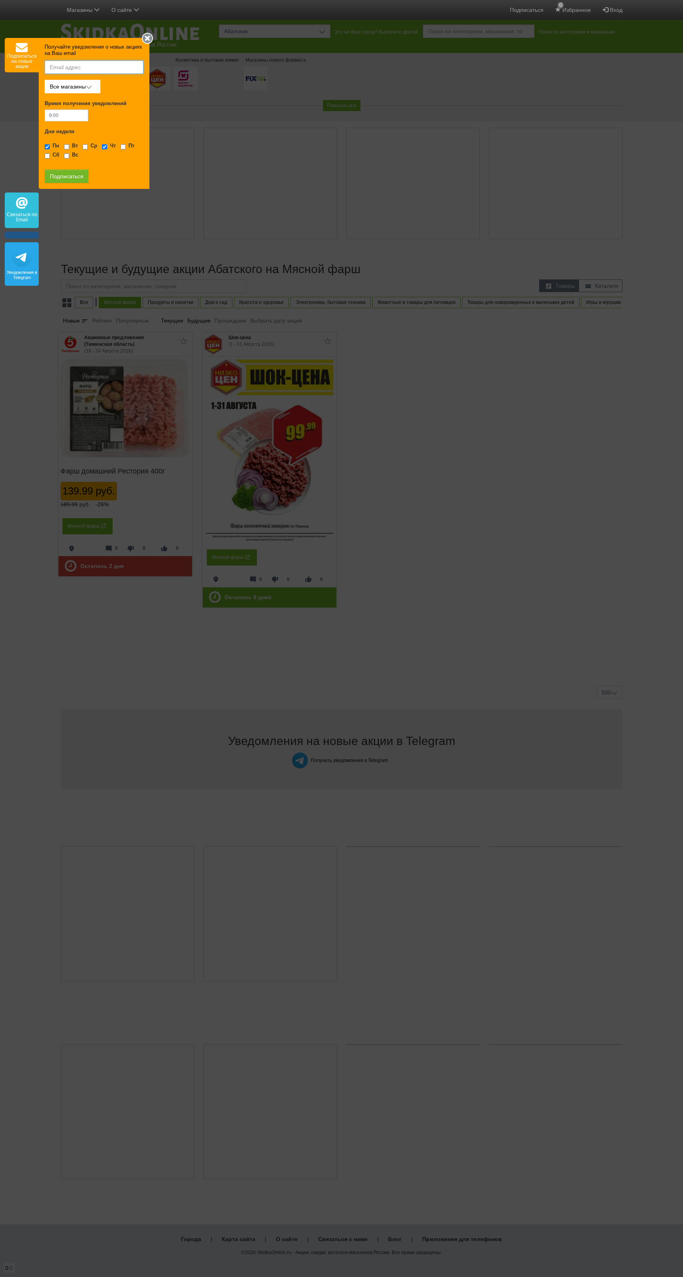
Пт (131, 146)
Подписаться (526, 10)
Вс (75, 155)
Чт (113, 146)
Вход (615, 10)
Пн (56, 146)
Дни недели (59, 131)
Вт (75, 146)
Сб (56, 155)
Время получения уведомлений (85, 103)
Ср (94, 146)
